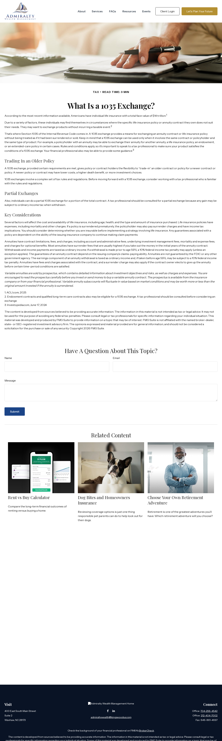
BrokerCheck (146, 730)
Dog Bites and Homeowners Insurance (104, 500)
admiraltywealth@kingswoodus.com (111, 717)
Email (116, 358)
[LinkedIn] (113, 711)
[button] (81, 11)
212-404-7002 (209, 715)
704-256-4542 (208, 711)
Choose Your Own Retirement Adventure (175, 500)
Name (8, 358)
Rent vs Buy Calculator (29, 497)
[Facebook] (107, 711)
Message (10, 380)
